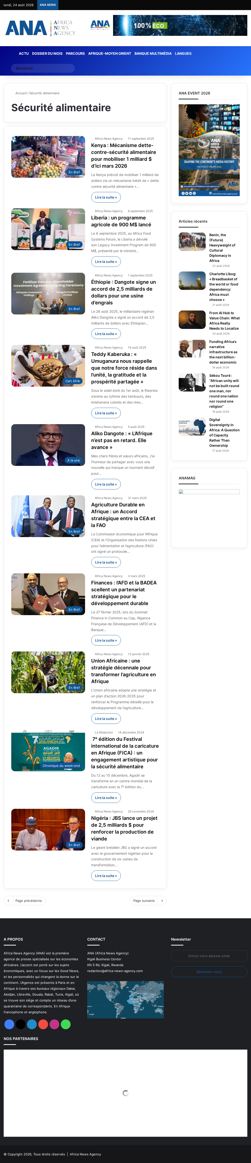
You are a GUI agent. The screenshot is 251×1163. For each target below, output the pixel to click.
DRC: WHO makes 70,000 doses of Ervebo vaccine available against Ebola (117, 5)
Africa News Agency (109, 138)
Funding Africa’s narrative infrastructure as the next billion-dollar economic (223, 351)
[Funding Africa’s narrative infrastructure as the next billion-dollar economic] (192, 348)
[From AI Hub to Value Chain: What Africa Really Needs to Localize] (192, 320)
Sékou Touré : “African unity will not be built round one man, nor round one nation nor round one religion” (224, 390)
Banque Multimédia (153, 53)
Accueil (20, 93)
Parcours (75, 53)
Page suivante (144, 901)
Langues (183, 53)
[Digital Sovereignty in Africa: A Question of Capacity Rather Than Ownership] (192, 426)
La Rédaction (104, 732)
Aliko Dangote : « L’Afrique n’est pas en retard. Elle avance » (121, 440)
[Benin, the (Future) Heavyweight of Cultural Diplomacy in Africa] (192, 241)
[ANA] (40, 28)
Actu (24, 53)
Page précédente (28, 901)
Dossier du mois (47, 53)
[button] (243, 1053)
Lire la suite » (106, 197)
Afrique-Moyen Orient (109, 53)
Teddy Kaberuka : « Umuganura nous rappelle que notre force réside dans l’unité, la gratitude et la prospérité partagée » (124, 368)
